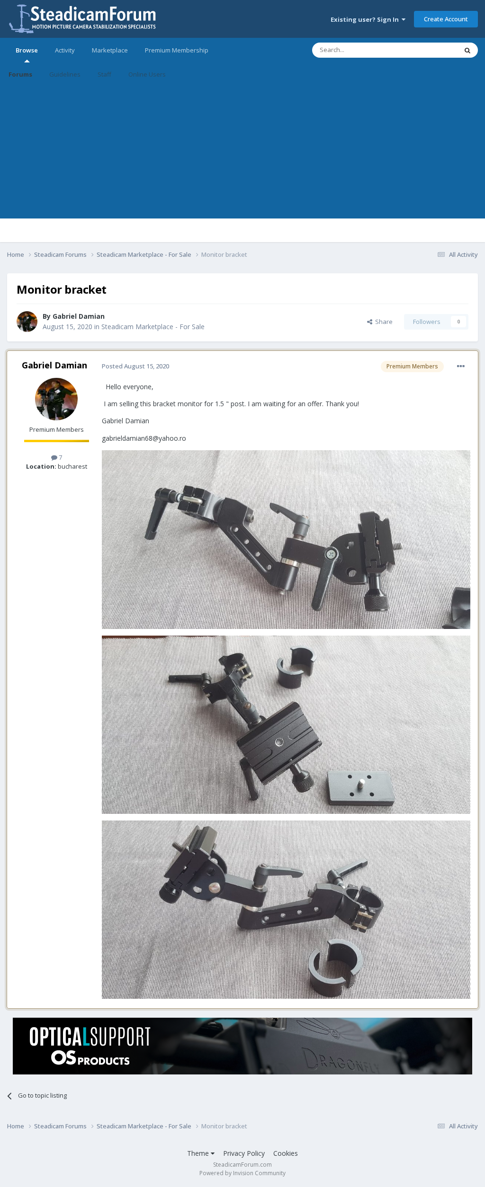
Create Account (446, 19)
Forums (20, 74)
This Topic (430, 50)
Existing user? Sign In (366, 19)
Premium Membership (176, 50)
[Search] (467, 50)
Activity (65, 50)
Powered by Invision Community (242, 1173)
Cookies (285, 1153)
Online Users (147, 74)
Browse (27, 50)
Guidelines (65, 74)
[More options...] (460, 366)
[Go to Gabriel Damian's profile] (27, 321)
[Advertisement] (242, 152)
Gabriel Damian (79, 316)
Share (382, 321)
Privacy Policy (244, 1153)
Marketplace (110, 50)
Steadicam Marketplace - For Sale (153, 326)
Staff (104, 74)
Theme (199, 1153)
